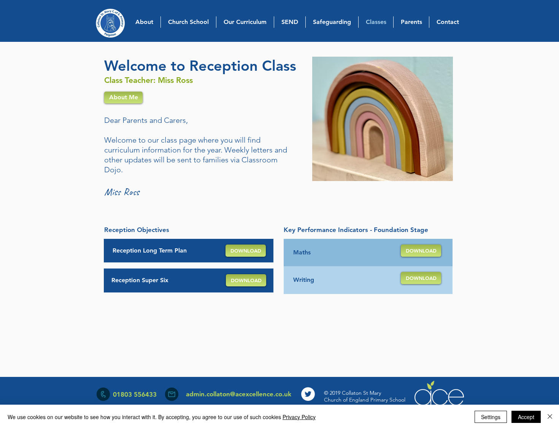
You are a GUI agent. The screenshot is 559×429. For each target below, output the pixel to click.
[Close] (549, 417)
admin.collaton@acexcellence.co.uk (238, 394)
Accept (526, 417)
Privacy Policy (299, 417)
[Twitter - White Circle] (308, 394)
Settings (490, 417)
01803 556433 (135, 394)
